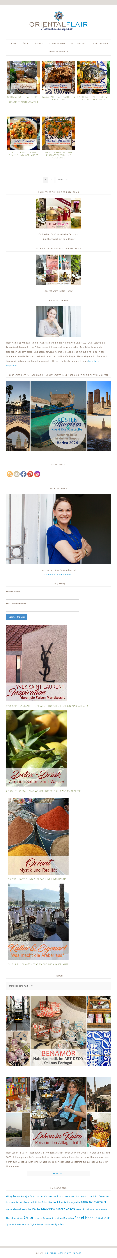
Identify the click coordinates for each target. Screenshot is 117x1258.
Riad (100, 1218)
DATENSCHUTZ (64, 1253)
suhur (27, 1224)
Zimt (52, 1224)
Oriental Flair (58, 21)
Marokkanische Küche (26, 1209)
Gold (34, 1202)
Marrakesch (65, 1208)
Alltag (9, 1196)
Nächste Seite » (65, 180)
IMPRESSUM (50, 1253)
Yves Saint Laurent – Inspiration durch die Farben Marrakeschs (47, 706)
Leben (9, 1209)
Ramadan (68, 1218)
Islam (60, 1202)
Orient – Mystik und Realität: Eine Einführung (37, 879)
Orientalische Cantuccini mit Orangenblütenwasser (23, 99)
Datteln (71, 1196)
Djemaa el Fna (83, 1196)
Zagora (47, 1224)
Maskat (78, 1210)
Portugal (47, 1218)
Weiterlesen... (58, 1174)
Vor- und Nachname (16, 603)
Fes (107, 1196)
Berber (40, 1196)
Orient (30, 1217)
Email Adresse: (13, 591)
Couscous (62, 1196)
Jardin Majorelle (72, 1202)
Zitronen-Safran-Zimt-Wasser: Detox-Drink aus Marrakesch (44, 791)
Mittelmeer (88, 1209)
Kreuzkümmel (97, 1202)
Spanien (10, 1224)
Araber (16, 1196)
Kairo (84, 1202)
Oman (20, 1218)
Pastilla (39, 1218)
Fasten (102, 1196)
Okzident (11, 1218)
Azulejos (25, 1196)
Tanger (40, 1224)
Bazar (32, 1196)
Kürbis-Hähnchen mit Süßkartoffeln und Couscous (58, 155)
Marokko (48, 1209)
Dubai (95, 1196)
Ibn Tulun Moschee (47, 1202)
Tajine (33, 1224)
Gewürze (27, 1202)
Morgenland (101, 1209)
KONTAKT (77, 1253)
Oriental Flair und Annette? (58, 574)
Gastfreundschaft (14, 1202)
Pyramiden (57, 1218)
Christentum (50, 1196)
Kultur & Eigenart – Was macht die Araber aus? (38, 964)
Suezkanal (20, 1224)
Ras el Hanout (85, 1217)
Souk (106, 1218)
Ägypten (59, 1224)
